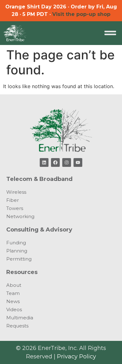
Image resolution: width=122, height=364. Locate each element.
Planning (16, 251)
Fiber (12, 200)
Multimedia (19, 318)
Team (13, 293)
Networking (20, 216)
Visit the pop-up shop (81, 14)
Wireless (16, 192)
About (13, 285)
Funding (16, 243)
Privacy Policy (76, 356)
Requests (17, 326)
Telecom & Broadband (39, 179)
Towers (14, 208)
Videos (14, 309)
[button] (110, 33)
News (13, 301)
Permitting (19, 259)
